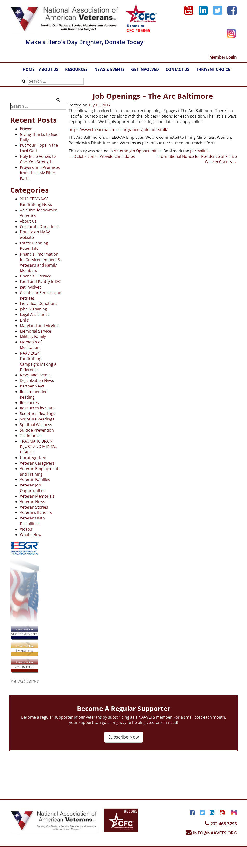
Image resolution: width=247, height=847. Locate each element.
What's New (30, 534)
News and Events (35, 375)
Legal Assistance (34, 314)
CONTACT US (180, 71)
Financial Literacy (35, 276)
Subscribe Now (123, 737)
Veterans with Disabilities (32, 520)
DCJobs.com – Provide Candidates (102, 156)
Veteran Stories (34, 507)
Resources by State (37, 408)
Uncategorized (33, 457)
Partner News (32, 386)
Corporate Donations (39, 226)
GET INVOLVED (147, 71)
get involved (31, 287)
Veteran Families (35, 479)
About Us (28, 221)
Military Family (33, 336)
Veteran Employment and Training (39, 471)
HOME (28, 69)
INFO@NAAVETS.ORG (214, 833)
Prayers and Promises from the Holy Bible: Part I (40, 173)
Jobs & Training (33, 309)
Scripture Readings (37, 419)
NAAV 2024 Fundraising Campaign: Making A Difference (38, 361)
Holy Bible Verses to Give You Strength (38, 159)
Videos (26, 529)
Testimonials (31, 435)
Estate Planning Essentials (34, 245)
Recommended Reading (34, 394)
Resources (29, 402)
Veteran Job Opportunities (32, 487)
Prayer (26, 128)
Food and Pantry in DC (40, 281)
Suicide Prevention (37, 430)
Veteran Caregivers (37, 463)
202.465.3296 (223, 824)
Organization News (37, 380)
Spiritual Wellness (36, 424)
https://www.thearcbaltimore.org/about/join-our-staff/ (118, 129)
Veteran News (32, 501)
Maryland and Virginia (40, 325)
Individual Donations (38, 303)
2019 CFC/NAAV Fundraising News (36, 201)
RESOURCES (78, 71)
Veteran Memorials (37, 496)
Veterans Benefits (36, 512)
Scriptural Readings (37, 413)
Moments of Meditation (31, 344)
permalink (199, 150)
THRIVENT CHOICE (213, 69)
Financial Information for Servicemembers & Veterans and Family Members (40, 262)
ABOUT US (51, 71)
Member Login (223, 57)
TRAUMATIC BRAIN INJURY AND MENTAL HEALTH (38, 447)
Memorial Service (35, 331)
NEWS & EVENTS (111, 71)
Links (24, 320)
